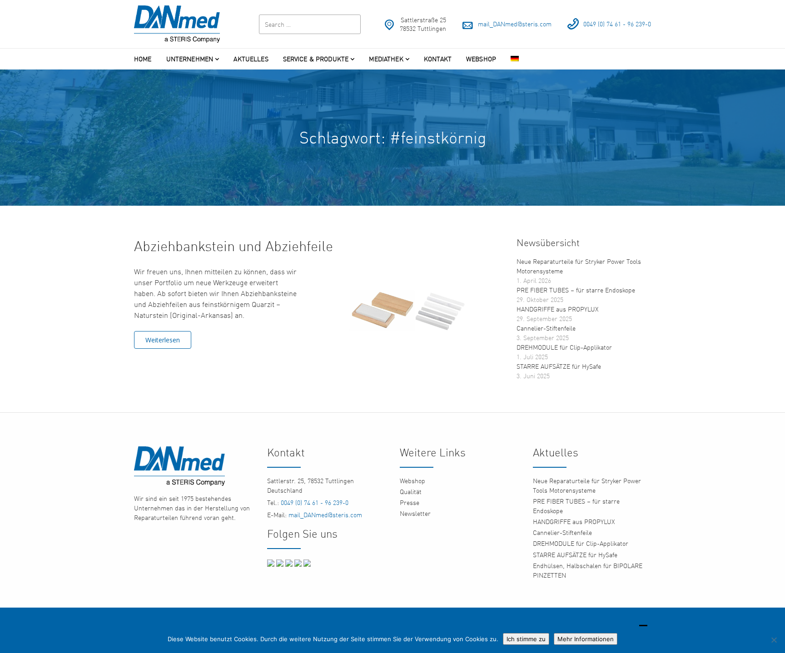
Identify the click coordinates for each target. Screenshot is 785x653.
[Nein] (773, 639)
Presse (409, 502)
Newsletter (415, 513)
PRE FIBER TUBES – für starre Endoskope (576, 290)
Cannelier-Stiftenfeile (546, 328)
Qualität (411, 491)
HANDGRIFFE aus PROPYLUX (557, 309)
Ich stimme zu (526, 639)
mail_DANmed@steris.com (514, 24)
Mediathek (386, 59)
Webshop (481, 59)
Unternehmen (190, 59)
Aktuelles (251, 59)
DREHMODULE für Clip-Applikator (564, 347)
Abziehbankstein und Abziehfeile (233, 245)
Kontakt (438, 59)
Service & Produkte (316, 59)
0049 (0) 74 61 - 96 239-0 (617, 24)
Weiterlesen (162, 340)
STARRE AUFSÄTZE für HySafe (559, 366)
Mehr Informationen (585, 639)
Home (143, 59)
